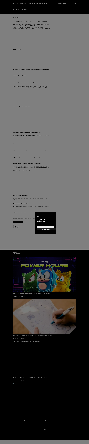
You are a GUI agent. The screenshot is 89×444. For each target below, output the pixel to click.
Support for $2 (45, 226)
